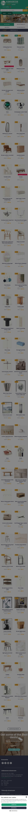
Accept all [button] (14, 804)
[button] (14, 810)
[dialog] (14, 804)
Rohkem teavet (12, 802)
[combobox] (26, 797)
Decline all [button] (14, 807)
